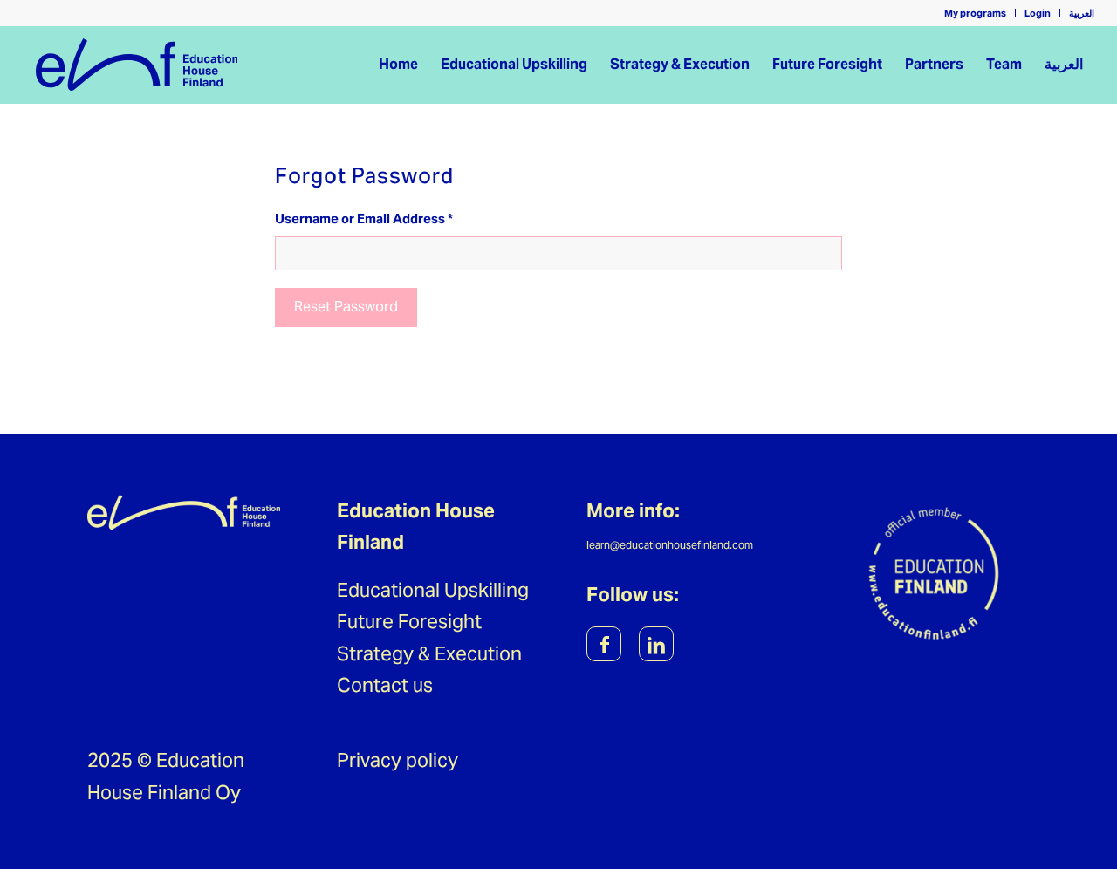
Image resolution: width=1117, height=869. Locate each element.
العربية (1081, 13)
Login (1037, 13)
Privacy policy (397, 760)
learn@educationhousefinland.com (669, 544)
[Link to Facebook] (603, 643)
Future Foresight (409, 621)
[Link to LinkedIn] (656, 643)
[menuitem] (975, 13)
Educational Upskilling (433, 590)
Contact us (385, 685)
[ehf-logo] (137, 64)
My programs (975, 13)
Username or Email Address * (364, 218)
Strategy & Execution (429, 653)
